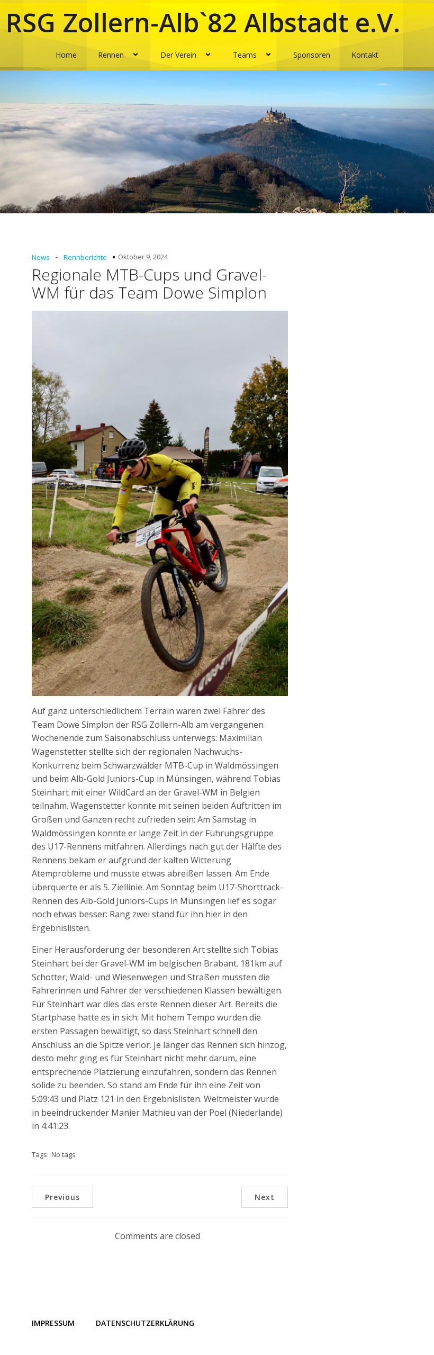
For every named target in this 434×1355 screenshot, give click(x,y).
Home (66, 55)
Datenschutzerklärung (145, 1323)
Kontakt (364, 55)
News (41, 257)
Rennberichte (85, 257)
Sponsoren (311, 55)
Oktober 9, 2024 (143, 256)
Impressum (53, 1323)
